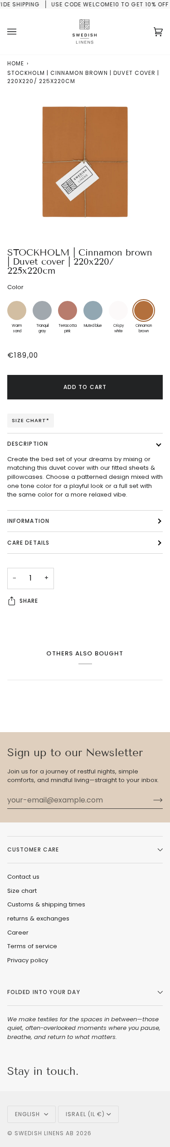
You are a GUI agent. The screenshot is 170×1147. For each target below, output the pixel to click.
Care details (28, 542)
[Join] (151, 800)
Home (15, 63)
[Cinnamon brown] (143, 310)
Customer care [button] (33, 849)
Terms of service (32, 946)
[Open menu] (20, 31)
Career (18, 932)
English (28, 1114)
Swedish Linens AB (44, 1133)
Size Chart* (30, 420)
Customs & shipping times (46, 904)
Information (28, 521)
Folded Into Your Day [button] (43, 992)
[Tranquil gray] (42, 310)
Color (15, 287)
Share (28, 601)
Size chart (22, 890)
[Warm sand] (16, 310)
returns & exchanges (38, 918)
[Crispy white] (118, 310)
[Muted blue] (92, 310)
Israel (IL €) (85, 1114)
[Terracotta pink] (67, 310)
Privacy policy (27, 960)
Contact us (23, 876)
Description (27, 444)
